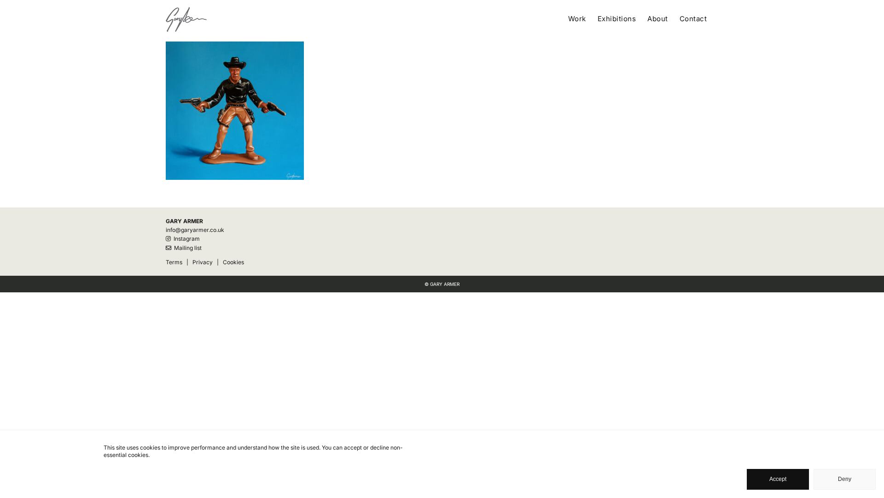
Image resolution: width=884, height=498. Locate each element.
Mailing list (186, 247)
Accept (777, 479)
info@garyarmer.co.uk (195, 229)
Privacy (202, 262)
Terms (174, 262)
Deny (844, 479)
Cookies (233, 262)
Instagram (185, 238)
